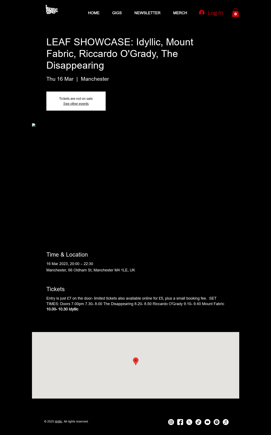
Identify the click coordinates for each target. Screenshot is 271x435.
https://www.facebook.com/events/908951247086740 (118, 320)
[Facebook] (180, 422)
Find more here (59, 320)
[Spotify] (217, 422)
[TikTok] (198, 422)
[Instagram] (171, 422)
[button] (235, 12)
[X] (189, 422)
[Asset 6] (51, 9)
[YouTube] (207, 422)
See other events (76, 104)
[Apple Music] (226, 422)
